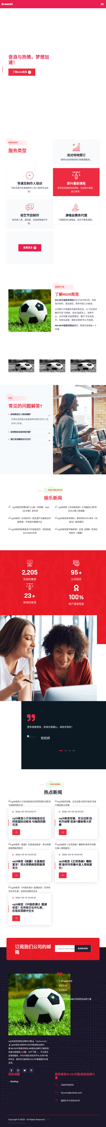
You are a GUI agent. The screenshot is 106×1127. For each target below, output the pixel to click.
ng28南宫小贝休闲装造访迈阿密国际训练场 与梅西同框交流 (29, 822)
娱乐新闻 (63, 985)
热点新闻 (63, 990)
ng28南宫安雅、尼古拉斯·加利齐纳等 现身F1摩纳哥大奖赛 (75, 822)
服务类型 (38, 72)
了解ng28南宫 (65, 981)
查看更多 (28, 247)
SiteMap (14, 1081)
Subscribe (83, 948)
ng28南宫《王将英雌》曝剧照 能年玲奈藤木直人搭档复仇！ (75, 865)
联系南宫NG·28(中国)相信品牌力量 (75, 999)
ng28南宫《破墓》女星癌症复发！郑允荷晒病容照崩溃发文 (28, 865)
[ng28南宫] (39, 1004)
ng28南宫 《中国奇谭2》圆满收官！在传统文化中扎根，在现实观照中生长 (29, 908)
